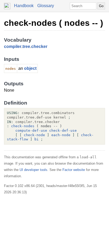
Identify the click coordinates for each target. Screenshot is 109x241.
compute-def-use (31, 130)
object (30, 68)
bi (36, 139)
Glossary (45, 5)
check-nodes (22, 126)
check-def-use (63, 130)
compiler (12, 46)
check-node (34, 135)
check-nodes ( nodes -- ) (53, 23)
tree (26, 46)
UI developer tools (33, 170)
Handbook (24, 5)
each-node (60, 135)
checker (39, 46)
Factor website (73, 170)
